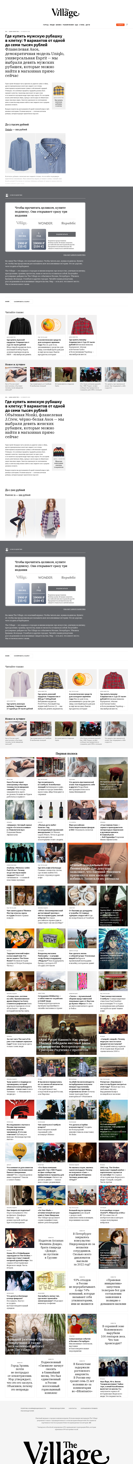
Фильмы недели (43, 908)
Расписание (41, 1122)
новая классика (11, 865)
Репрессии (10, 1122)
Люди (52, 25)
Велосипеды (73, 1079)
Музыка (9, 950)
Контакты (73, 1408)
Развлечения (68, 25)
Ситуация (41, 950)
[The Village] (66, 14)
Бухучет (40, 822)
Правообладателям (57, 1408)
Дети (88, 25)
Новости (51, 1237)
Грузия (40, 1079)
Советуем (72, 908)
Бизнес (59, 25)
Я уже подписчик (16, 195)
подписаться (62, 234)
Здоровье (72, 779)
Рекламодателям (27, 1411)
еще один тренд (105, 1122)
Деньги (9, 1165)
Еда (76, 25)
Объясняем (103, 779)
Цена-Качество (14, 31)
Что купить (72, 822)
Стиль (81, 25)
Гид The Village (42, 337)
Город (45, 25)
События (71, 1336)
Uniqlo (8, 129)
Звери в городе (73, 950)
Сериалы (9, 822)
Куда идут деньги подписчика (75, 255)
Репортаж (10, 779)
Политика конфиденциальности (33, 1408)
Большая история (76, 862)
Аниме (102, 950)
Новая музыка (104, 907)
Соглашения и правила (89, 1408)
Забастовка (41, 993)
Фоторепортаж (44, 1036)
